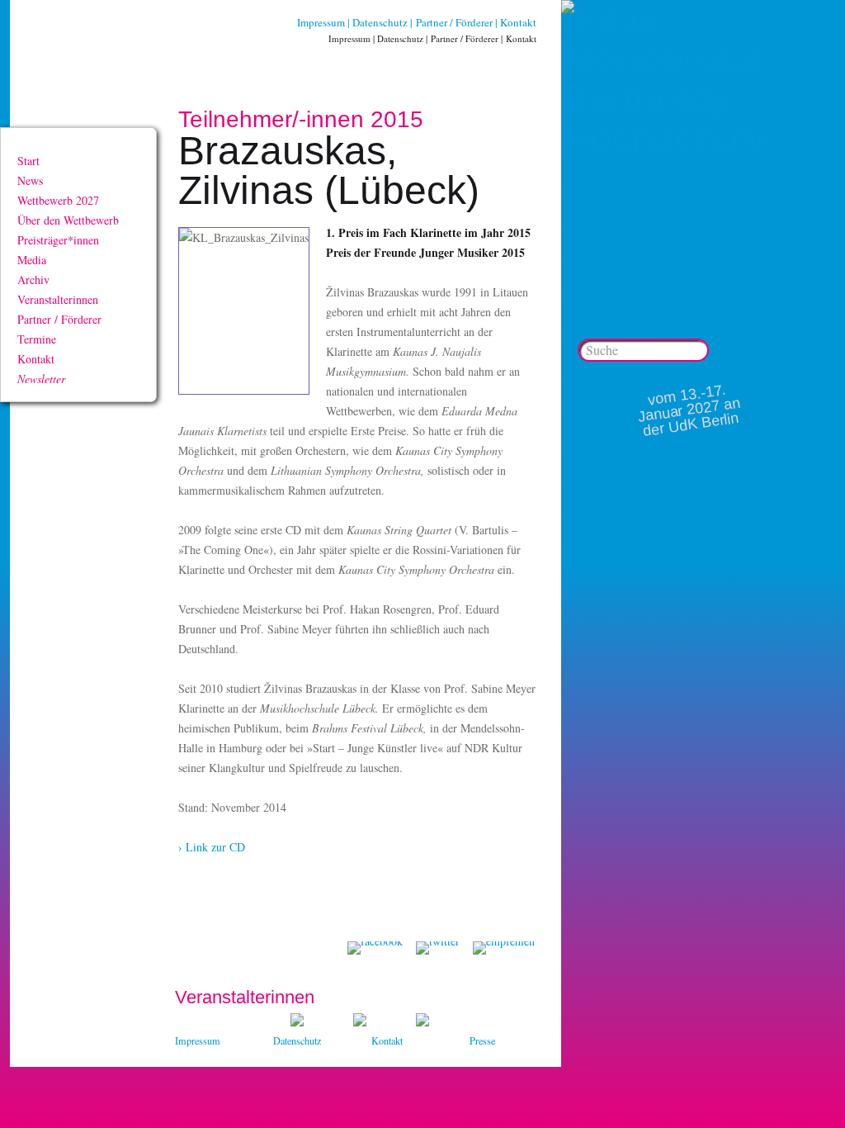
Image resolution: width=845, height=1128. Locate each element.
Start (28, 160)
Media (31, 260)
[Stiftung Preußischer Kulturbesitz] (297, 1022)
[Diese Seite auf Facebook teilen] (375, 948)
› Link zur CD (211, 847)
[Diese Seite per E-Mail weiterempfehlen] (504, 948)
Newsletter (41, 378)
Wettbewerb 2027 (58, 200)
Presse (482, 1040)
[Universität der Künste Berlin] (422, 1022)
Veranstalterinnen (57, 299)
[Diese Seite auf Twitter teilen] (438, 948)
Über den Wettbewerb (68, 220)
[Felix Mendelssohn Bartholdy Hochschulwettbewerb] (664, 138)
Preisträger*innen (58, 240)
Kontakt (518, 22)
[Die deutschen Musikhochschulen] (359, 1022)
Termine (36, 339)
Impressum (321, 22)
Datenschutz (380, 22)
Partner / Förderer (454, 22)
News (30, 180)
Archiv (33, 279)
